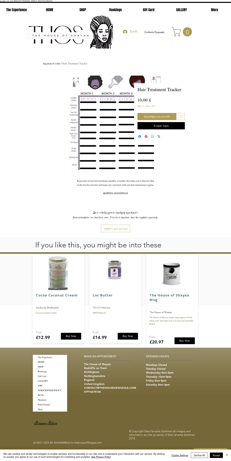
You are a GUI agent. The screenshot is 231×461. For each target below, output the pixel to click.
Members (42, 399)
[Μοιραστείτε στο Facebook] (140, 136)
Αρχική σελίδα (51, 63)
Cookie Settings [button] (179, 455)
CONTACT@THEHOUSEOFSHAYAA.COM (110, 387)
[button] (183, 31)
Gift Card (42, 376)
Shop (40, 409)
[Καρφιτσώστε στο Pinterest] (146, 136)
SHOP (40, 366)
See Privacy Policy (101, 456)
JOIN (40, 385)
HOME (41, 361)
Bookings (42, 371)
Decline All (199, 455)
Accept (216, 455)
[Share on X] (159, 136)
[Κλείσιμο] (227, 455)
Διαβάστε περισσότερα (115, 192)
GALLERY (43, 380)
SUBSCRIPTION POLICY (50, 390)
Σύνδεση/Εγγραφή (154, 32)
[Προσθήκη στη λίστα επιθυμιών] (181, 116)
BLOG (41, 395)
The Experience (45, 357)
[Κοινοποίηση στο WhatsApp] (153, 136)
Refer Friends (44, 404)
